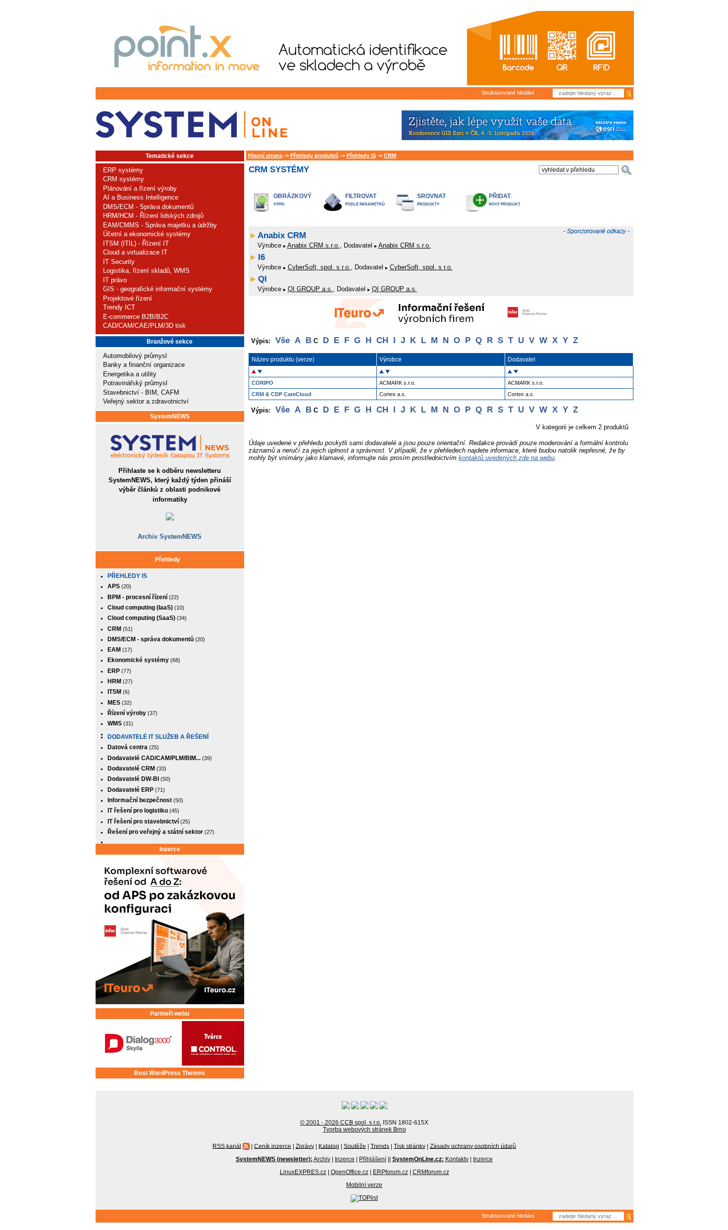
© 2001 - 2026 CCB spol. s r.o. (340, 1122)
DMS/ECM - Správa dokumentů (148, 206)
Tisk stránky (409, 1145)
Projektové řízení (127, 298)
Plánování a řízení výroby (140, 188)
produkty (428, 204)
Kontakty (456, 1159)
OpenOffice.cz (349, 1172)
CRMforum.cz (431, 1172)
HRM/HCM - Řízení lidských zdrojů (153, 215)
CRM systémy (123, 179)
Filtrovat (360, 196)
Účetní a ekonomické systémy (147, 234)
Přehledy (167, 559)
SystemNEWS (170, 416)
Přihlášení (372, 1159)
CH (382, 340)
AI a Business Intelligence (140, 197)
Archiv (321, 1159)
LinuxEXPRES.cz (303, 1172)
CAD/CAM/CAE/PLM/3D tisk (144, 325)
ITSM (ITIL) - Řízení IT (136, 243)
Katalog (328, 1145)
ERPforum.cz (390, 1172)
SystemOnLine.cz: (418, 1159)
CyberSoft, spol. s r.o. (319, 267)
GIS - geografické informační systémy (157, 289)
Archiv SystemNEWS (170, 536)
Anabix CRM (282, 235)
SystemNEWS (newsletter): (274, 1159)
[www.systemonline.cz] (191, 124)
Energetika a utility (129, 374)
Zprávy (305, 1145)
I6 (261, 257)
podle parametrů (365, 204)
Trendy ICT (119, 307)
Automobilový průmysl (135, 355)
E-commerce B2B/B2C (135, 316)
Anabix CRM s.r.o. (313, 245)
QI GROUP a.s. (310, 289)
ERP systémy (123, 170)
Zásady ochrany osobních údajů (473, 1145)
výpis (278, 204)
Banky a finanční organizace (144, 364)
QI (262, 279)
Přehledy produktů (314, 155)
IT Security (119, 261)
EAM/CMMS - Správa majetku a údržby (160, 225)
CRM (390, 155)
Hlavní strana (265, 155)
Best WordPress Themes (169, 1073)
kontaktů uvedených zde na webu (507, 457)
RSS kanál (226, 1145)
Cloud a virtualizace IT (135, 252)
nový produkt (504, 204)
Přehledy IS (127, 575)
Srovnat (431, 196)
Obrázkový (292, 196)
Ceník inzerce (272, 1145)
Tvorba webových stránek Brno (364, 1129)
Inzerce (169, 849)
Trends (379, 1145)
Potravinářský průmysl (135, 383)
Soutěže (355, 1145)
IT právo (115, 280)
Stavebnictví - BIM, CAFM (141, 392)
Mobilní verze (364, 1184)
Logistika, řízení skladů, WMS (146, 270)
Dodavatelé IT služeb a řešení (157, 736)
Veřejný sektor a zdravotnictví (146, 401)
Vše (282, 340)
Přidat (500, 196)
